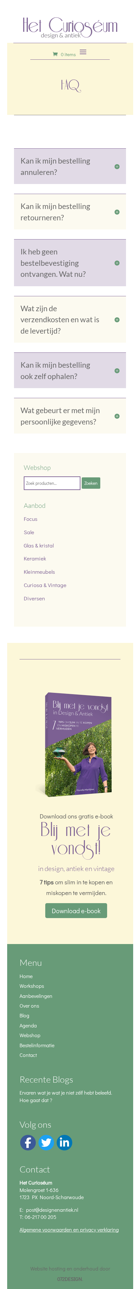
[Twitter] (46, 1142)
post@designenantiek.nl (52, 1209)
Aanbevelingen (36, 995)
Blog (24, 1015)
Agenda (28, 1025)
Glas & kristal (39, 545)
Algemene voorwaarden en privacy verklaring (69, 1229)
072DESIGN (69, 1278)
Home (26, 976)
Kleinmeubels (39, 571)
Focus (30, 518)
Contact (28, 1054)
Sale (29, 532)
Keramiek (35, 558)
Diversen (34, 598)
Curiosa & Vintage (45, 585)
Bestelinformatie (37, 1045)
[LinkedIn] (64, 1142)
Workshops (32, 985)
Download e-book (76, 910)
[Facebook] (28, 1142)
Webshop (30, 1035)
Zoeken (91, 483)
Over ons (29, 1005)
